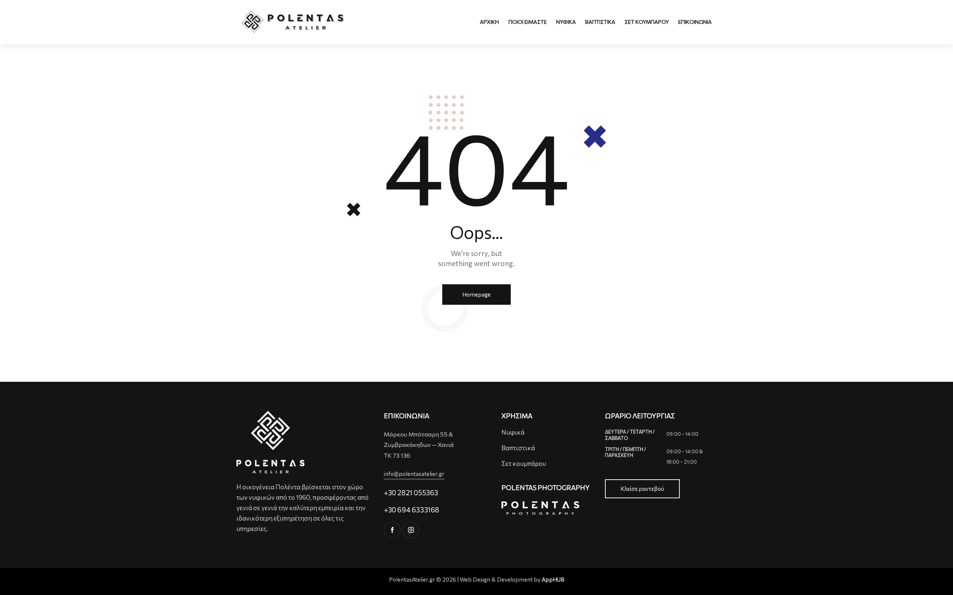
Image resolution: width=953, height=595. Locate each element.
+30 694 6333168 (411, 509)
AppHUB (553, 579)
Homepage (476, 294)
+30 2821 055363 (411, 492)
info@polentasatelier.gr (414, 473)
